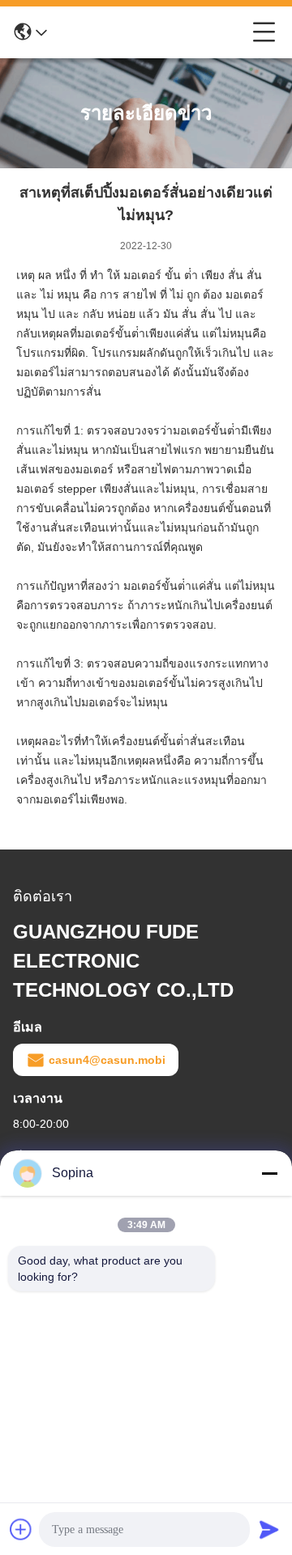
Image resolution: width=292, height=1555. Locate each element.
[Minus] (269, 1173)
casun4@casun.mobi (107, 1059)
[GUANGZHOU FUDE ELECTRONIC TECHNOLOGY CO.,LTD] (150, 32)
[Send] (269, 1529)
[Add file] (21, 1529)
